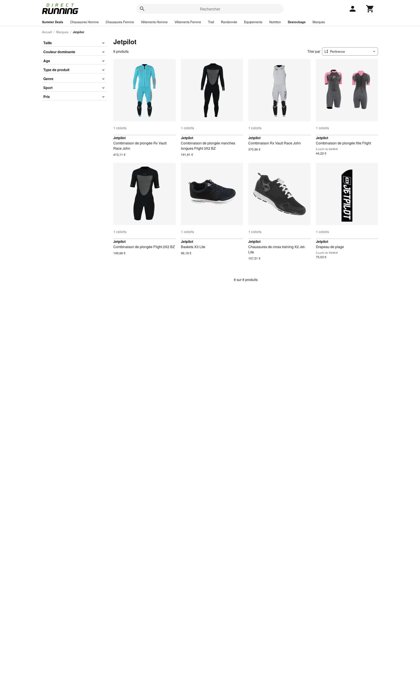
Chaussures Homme (84, 22)
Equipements (253, 22)
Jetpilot (119, 137)
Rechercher (210, 9)
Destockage (297, 22)
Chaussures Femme (120, 22)
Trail (211, 22)
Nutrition (275, 22)
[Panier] (370, 8)
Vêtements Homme (154, 22)
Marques (319, 22)
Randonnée (229, 22)
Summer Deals (52, 22)
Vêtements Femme (188, 22)
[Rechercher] (142, 9)
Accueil (47, 32)
